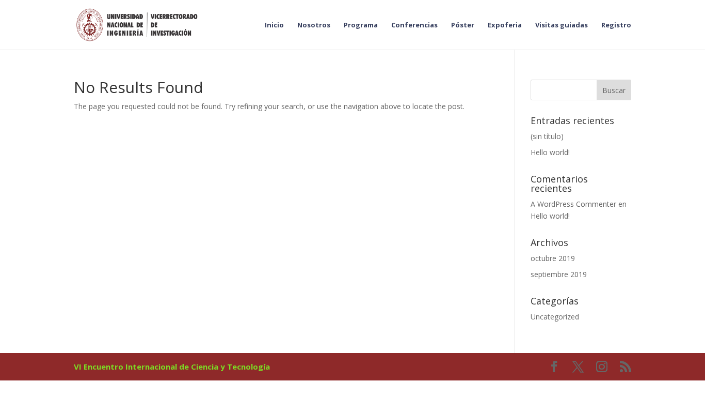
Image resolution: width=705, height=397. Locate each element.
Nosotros (313, 25)
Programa (361, 25)
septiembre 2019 (559, 274)
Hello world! (550, 152)
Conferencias (414, 25)
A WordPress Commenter (573, 204)
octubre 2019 (553, 258)
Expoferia (505, 25)
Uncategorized (555, 317)
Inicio (274, 25)
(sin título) (547, 136)
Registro (616, 25)
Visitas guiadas (561, 25)
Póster (462, 25)
